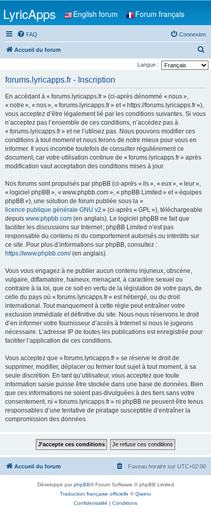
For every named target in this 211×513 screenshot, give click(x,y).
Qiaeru (143, 494)
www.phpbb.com (49, 218)
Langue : (148, 65)
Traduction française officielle (94, 494)
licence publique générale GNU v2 (53, 209)
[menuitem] (27, 34)
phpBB (82, 484)
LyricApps (29, 14)
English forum (95, 14)
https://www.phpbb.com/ (38, 253)
